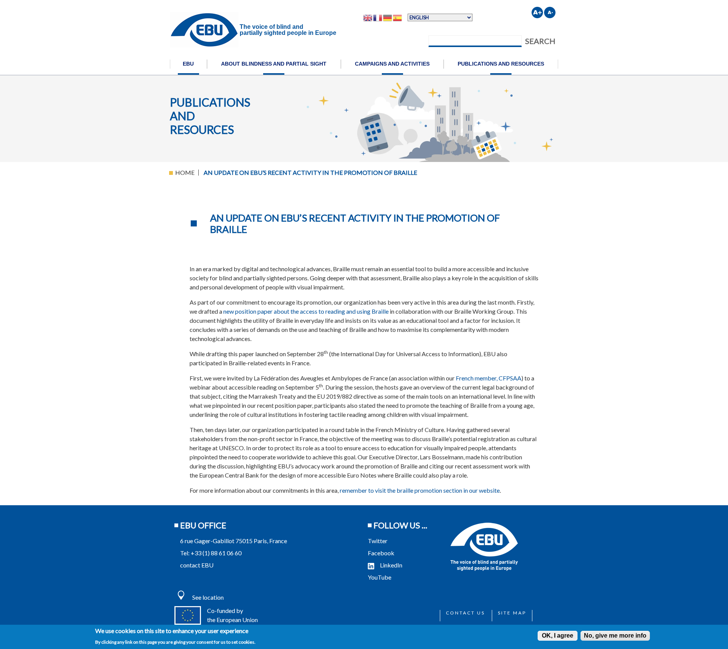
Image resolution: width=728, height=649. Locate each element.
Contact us (465, 613)
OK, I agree (557, 635)
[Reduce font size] (549, 12)
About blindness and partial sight (273, 64)
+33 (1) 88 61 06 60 (216, 552)
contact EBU (196, 565)
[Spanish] (398, 17)
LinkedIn (391, 565)
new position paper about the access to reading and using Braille (306, 311)
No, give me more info (615, 635)
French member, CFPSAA (488, 378)
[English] (368, 17)
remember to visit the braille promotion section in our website (420, 490)
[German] (388, 17)
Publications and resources (501, 64)
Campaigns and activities (392, 64)
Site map (512, 613)
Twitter (378, 540)
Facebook (381, 552)
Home (185, 172)
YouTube (380, 577)
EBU (188, 64)
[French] (378, 17)
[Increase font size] (537, 12)
